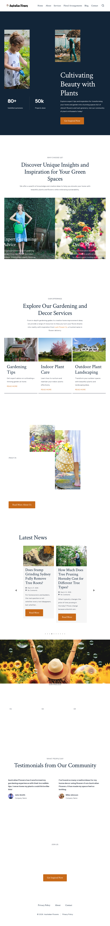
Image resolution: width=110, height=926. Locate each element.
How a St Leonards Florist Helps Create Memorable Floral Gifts (70, 578)
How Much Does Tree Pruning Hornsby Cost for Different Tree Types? (38, 579)
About (48, 5)
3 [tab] (50, 634)
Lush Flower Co (61, 327)
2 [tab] (47, 634)
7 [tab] (58, 634)
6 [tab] (56, 634)
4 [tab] (52, 634)
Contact (94, 5)
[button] (16, 590)
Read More (34, 617)
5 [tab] (54, 634)
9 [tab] (62, 634)
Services (57, 5)
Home (40, 5)
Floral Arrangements (73, 5)
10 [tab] (65, 634)
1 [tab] (45, 634)
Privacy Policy (44, 905)
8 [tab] (60, 634)
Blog (87, 5)
